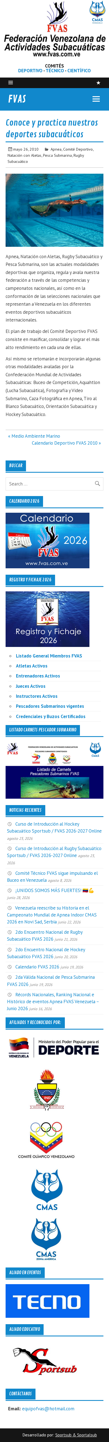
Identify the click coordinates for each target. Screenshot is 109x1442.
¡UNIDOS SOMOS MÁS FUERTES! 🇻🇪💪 (54, 890)
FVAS (17, 99)
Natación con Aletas (24, 155)
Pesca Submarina (57, 155)
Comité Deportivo (78, 149)
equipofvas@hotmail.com (48, 1409)
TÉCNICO (55, 71)
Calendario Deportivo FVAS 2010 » (66, 443)
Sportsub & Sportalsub (76, 1435)
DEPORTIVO (30, 71)
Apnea (56, 149)
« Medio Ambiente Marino (34, 436)
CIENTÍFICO (79, 71)
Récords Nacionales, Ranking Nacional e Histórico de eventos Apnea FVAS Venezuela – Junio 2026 (53, 1002)
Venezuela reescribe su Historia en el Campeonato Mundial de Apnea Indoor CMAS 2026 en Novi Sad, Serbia (52, 915)
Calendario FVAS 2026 (37, 967)
